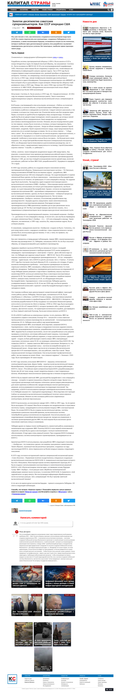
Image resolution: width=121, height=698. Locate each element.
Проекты (82, 676)
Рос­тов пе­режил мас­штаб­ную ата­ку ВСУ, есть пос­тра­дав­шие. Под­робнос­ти (97, 140)
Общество (35, 10)
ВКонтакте (63, 492)
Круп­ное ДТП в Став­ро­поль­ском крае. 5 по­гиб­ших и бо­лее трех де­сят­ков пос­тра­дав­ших (97, 58)
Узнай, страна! (47, 10)
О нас (71, 10)
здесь (55, 57)
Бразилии (43, 14)
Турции (63, 14)
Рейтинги (82, 684)
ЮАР (49, 14)
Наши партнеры (102, 682)
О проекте (101, 678)
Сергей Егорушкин (25, 511)
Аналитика (24, 10)
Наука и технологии (48, 682)
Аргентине (55, 14)
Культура (63, 680)
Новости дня (90, 21)
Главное (14, 10)
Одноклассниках (18, 494)
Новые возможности (48, 684)
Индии (31, 14)
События (27, 676)
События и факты (29, 680)
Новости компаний (85, 682)
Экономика (37, 566)
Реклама (100, 684)
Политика (45, 680)
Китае (37, 14)
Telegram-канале (31, 492)
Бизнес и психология (67, 682)
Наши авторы (101, 680)
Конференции (65, 678)
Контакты (100, 686)
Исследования (47, 686)
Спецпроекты (61, 10)
